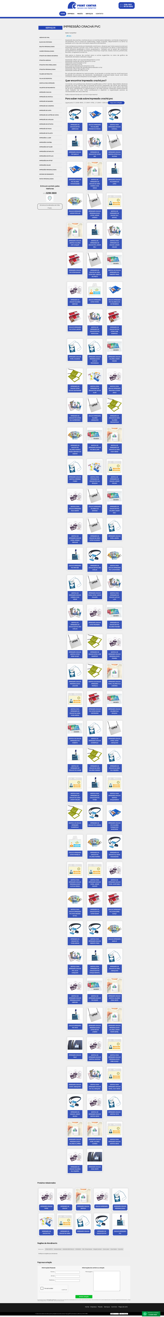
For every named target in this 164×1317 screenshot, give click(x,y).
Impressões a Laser (45, 137)
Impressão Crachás (45, 92)
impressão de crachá (64, 1207)
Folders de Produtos (45, 74)
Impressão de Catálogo (46, 119)
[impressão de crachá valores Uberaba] (75, 289)
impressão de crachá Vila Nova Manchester (114, 854)
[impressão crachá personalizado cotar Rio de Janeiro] (95, 1015)
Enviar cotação (84, 1296)
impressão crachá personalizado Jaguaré (75, 684)
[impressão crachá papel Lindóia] (114, 526)
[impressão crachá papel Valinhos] (75, 346)
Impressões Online (45, 165)
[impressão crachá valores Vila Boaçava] (114, 699)
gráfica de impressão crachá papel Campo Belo (114, 882)
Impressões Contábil (45, 142)
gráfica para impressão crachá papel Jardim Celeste (95, 883)
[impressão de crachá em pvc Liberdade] (75, 114)
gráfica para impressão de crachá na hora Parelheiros (75, 712)
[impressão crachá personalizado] (120, 1196)
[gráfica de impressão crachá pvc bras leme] (95, 435)
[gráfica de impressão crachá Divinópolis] (95, 728)
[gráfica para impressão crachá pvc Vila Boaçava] (95, 1074)
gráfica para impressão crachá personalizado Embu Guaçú (114, 1058)
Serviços (89, 13)
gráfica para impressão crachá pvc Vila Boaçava (95, 1086)
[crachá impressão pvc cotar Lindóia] (75, 317)
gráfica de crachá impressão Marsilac (95, 684)
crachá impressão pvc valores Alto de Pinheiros (114, 302)
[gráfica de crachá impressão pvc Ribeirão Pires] (114, 260)
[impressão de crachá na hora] (65, 1221)
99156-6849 (128, 6)
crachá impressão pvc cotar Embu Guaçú (114, 911)
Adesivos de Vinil (44, 37)
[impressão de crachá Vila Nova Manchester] (114, 842)
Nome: (53, 1271)
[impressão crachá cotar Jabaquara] (75, 1074)
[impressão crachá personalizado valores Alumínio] (75, 1129)
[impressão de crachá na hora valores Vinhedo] (95, 756)
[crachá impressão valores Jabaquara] (95, 405)
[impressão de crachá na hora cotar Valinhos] (95, 526)
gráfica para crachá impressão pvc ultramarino (114, 567)
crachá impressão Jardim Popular (75, 212)
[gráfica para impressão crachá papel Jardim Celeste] (95, 870)
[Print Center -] (36, 4)
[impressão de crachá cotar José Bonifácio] (95, 642)
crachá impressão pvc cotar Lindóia (75, 328)
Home (63, 13)
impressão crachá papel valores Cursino (95, 1141)
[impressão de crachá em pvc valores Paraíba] (114, 612)
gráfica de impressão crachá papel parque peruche (75, 539)
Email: (53, 1276)
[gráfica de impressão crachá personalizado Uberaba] (75, 986)
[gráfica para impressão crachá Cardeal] (114, 114)
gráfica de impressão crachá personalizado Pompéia (114, 655)
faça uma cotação (116, 102)
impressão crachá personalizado (120, 1207)
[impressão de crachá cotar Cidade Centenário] (75, 376)
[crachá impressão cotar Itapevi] (95, 289)
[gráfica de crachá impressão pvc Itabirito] (75, 728)
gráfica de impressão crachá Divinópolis (95, 740)
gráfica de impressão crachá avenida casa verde (75, 596)
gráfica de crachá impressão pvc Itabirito (75, 740)
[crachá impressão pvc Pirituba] (75, 555)
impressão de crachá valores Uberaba (75, 302)
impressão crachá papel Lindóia (114, 537)
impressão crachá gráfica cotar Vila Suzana (114, 154)
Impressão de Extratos (46, 124)
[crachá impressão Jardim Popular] (75, 201)
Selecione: (41, 1249)
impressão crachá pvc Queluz (75, 153)
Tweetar (68, 36)
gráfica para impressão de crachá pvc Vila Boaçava (95, 480)
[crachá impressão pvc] (120, 1221)
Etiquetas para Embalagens (47, 65)
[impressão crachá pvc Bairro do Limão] (114, 169)
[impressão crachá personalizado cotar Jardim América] (95, 201)
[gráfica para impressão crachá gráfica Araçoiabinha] (114, 783)
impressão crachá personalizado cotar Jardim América (95, 214)
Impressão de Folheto (46, 133)
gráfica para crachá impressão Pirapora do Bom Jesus (114, 389)
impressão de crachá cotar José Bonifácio (95, 654)
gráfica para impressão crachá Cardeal (114, 127)
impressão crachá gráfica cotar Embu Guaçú (75, 654)
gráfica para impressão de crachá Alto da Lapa (114, 596)
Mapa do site (123, 1307)
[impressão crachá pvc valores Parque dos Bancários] (114, 813)
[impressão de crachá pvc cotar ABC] (95, 142)
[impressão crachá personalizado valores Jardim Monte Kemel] (114, 1015)
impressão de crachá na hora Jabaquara (114, 968)
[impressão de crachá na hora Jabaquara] (114, 956)
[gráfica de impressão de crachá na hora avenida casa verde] (95, 169)
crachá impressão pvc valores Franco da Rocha (95, 127)
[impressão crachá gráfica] (83, 1196)
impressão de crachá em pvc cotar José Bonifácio (114, 330)
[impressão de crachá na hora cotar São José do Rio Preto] (95, 260)
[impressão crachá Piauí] (75, 1045)
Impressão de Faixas (45, 128)
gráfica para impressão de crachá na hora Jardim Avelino (75, 796)
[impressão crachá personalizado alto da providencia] (95, 346)
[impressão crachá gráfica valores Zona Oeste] (114, 986)
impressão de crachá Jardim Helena (75, 1114)
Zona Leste (106, 1249)
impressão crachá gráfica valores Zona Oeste (114, 998)
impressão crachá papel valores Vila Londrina (114, 684)
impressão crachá (83, 1231)
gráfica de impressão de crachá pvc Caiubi (75, 768)
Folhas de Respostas (45, 78)
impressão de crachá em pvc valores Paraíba (114, 624)
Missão (80, 13)
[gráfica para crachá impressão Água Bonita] (75, 496)
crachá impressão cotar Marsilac (75, 853)
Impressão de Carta (45, 110)
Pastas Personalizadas (46, 178)
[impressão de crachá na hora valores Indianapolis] (114, 405)
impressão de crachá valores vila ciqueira (75, 1169)
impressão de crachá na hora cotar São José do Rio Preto (95, 273)
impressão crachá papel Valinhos (75, 358)
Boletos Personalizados (46, 46)
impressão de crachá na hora (65, 1232)
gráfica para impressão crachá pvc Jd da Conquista (75, 969)
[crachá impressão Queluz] (114, 929)
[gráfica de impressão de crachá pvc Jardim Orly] (95, 230)
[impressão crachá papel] (46, 1196)
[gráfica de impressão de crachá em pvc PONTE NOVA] (95, 317)
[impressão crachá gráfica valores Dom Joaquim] (75, 230)
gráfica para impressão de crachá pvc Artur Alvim (95, 389)
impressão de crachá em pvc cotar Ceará (94, 911)
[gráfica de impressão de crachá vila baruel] (114, 201)
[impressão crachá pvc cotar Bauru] (75, 260)
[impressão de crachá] (65, 1196)
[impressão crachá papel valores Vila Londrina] (114, 671)
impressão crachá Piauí (75, 1056)
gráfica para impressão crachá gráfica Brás (114, 1141)
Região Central (97, 1249)
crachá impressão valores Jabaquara (95, 418)
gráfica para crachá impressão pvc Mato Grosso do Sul (75, 912)
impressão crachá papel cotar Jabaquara (114, 740)
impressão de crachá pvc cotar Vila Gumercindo (75, 418)
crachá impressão (102, 1206)
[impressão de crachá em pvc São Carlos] (95, 555)
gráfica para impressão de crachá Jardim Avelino (114, 244)
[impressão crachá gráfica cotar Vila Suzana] (114, 142)
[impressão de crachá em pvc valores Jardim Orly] (114, 496)
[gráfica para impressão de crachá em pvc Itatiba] (95, 783)
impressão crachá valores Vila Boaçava (114, 711)
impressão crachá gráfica (83, 1207)
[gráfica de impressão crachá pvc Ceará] (95, 986)
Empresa (71, 13)
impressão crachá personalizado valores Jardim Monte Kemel (114, 1029)
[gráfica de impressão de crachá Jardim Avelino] (114, 467)
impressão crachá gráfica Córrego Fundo (75, 479)
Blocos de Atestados (45, 42)
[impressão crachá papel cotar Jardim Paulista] (95, 583)
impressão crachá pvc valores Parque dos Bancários (114, 826)
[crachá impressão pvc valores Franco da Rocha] (95, 114)
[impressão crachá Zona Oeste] (95, 1157)
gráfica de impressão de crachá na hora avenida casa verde (94, 184)
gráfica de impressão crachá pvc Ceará (95, 998)
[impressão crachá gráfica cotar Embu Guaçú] (75, 642)
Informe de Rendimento (46, 174)
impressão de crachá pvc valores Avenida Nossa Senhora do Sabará (75, 449)
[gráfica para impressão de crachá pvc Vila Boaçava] (95, 467)
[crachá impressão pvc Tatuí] (75, 1015)
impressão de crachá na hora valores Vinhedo (94, 768)
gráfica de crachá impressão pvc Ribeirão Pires (114, 272)
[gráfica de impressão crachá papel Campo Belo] (114, 870)
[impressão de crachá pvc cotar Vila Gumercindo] (75, 405)
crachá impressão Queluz (114, 940)
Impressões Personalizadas (47, 169)
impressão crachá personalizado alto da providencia (95, 360)
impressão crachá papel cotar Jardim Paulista (94, 595)
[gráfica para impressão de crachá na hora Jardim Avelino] (75, 783)
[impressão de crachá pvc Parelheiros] (75, 929)
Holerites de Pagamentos (47, 87)
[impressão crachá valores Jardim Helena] (114, 346)
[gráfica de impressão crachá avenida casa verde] (75, 583)
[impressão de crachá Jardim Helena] (75, 1102)
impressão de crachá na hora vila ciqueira (114, 768)
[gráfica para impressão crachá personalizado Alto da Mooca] (75, 870)
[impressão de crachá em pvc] (102, 1221)
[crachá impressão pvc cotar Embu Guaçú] (114, 899)
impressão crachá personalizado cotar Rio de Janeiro (95, 1029)
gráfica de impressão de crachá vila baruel (114, 214)
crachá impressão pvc (120, 1232)
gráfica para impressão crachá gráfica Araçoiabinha (114, 796)
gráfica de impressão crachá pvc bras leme (95, 447)
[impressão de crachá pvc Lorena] (95, 813)
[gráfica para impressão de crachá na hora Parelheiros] (75, 699)
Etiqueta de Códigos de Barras (48, 55)
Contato (99, 13)
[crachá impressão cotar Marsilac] (75, 842)
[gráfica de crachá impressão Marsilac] (95, 671)
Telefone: (52, 1280)
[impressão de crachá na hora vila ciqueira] (114, 756)
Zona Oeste (114, 1249)
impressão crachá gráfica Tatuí (114, 1113)
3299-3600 (128, 5)
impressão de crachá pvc (46, 1232)
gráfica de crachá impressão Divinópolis (75, 825)
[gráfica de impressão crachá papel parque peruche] (75, 526)
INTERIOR (78, 1249)
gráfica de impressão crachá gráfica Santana (95, 1057)
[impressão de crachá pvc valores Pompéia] (95, 842)
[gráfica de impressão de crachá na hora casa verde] (114, 435)
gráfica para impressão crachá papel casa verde (114, 1086)
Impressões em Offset (46, 160)
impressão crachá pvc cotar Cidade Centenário (95, 711)
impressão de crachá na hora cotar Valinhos (94, 538)
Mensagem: (101, 1281)
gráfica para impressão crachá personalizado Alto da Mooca (75, 883)
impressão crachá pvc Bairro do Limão (114, 181)
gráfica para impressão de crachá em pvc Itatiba (94, 796)
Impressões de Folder (45, 147)
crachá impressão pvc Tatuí (75, 1026)
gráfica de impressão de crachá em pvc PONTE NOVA (94, 330)
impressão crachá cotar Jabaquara (75, 1085)
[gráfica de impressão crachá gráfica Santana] (95, 1045)
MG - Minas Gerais (87, 1249)
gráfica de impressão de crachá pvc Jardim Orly (95, 244)
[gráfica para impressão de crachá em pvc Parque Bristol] (95, 956)
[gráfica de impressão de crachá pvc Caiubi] (75, 756)
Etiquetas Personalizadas (47, 69)
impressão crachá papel (46, 1207)
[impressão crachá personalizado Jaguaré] (75, 671)
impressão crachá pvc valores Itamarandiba (75, 181)
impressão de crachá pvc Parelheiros (75, 941)
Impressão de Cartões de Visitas (49, 115)
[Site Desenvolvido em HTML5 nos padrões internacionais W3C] (114, 1314)
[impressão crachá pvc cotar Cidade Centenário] (95, 699)
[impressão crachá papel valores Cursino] (95, 1129)
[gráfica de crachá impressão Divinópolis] (75, 813)
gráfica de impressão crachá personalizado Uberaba (75, 999)
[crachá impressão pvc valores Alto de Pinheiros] (114, 289)
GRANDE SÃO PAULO (68, 1249)
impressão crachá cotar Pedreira (95, 623)
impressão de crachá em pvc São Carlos (95, 567)
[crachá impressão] (102, 1196)
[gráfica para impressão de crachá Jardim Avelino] (114, 230)
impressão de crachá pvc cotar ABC (95, 154)
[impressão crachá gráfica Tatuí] (114, 1102)
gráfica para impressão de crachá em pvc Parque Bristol (95, 969)
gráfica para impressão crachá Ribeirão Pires (95, 941)
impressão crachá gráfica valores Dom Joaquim (75, 243)
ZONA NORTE (49, 1249)
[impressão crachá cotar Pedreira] (95, 612)
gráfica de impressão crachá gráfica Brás (95, 1114)
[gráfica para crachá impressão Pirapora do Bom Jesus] (114, 376)
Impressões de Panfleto (46, 151)
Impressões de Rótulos (46, 156)
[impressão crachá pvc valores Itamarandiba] (75, 169)
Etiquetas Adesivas (45, 60)
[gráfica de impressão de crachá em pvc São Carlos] (75, 612)
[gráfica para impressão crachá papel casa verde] (114, 1074)
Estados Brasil (57, 1249)
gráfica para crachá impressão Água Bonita (75, 508)
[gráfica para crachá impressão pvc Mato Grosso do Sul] (75, 899)
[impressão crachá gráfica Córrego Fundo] (75, 467)
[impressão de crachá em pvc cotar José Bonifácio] (114, 317)
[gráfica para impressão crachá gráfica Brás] (114, 1129)
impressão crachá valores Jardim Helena (114, 359)
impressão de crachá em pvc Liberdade (75, 127)
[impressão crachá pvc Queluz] (75, 142)
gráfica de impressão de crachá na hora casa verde (114, 448)
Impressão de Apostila (46, 96)
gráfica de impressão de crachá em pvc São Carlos (75, 626)
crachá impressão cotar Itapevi (95, 301)
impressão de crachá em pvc (101, 1232)
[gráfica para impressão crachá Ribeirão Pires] (95, 929)
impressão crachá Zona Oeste (95, 1168)
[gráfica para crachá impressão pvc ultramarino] (114, 555)
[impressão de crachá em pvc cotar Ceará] (95, 899)
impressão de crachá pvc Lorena (94, 824)
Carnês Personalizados (46, 51)
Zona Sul (120, 1249)
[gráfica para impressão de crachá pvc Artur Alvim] (95, 376)
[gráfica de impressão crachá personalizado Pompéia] (114, 642)
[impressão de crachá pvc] (46, 1221)
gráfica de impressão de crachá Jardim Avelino (114, 480)
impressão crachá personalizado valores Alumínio (75, 1141)
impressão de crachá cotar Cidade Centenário (75, 388)
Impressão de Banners (46, 101)
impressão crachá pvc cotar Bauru (75, 271)
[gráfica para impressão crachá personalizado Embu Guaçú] (114, 1045)
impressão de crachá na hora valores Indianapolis (114, 419)
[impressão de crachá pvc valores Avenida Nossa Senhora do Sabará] (75, 435)
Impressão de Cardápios (46, 106)
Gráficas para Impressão (47, 83)
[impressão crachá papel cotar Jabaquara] (114, 728)
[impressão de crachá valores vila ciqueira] (75, 1157)
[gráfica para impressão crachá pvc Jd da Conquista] (75, 956)
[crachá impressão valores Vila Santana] (95, 496)
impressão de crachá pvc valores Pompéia (94, 854)
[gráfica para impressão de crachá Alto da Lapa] (114, 583)
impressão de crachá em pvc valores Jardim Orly (114, 510)
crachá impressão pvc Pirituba (75, 566)
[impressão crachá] (83, 1221)
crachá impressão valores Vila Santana (95, 508)
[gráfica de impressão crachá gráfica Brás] (95, 1102)
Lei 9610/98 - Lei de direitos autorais (55, 1300)
